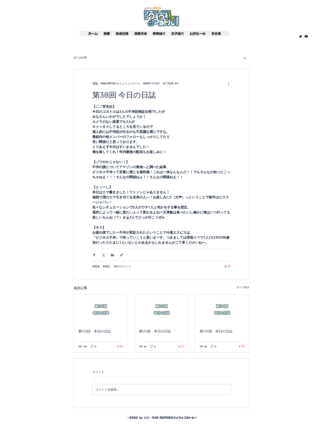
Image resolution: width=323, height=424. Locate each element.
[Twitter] (300, 36)
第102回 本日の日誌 (94, 331)
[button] (244, 57)
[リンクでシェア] (121, 255)
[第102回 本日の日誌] (101, 309)
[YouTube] (306, 36)
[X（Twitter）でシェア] (103, 255)
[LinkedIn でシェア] (112, 255)
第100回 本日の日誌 (216, 331)
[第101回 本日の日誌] (162, 309)
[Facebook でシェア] (94, 255)
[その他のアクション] (228, 83)
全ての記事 (80, 57)
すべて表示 (242, 287)
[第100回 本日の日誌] (222, 309)
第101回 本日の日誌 (155, 331)
